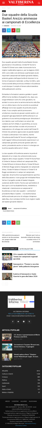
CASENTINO (15, 401)
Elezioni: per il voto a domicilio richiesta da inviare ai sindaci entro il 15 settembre (30, 238)
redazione (6, 25)
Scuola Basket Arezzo (8, 211)
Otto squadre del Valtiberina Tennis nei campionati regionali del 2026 (25, 256)
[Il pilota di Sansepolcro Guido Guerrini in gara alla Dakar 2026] (7, 276)
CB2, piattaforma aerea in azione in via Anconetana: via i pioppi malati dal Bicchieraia (10, 238)
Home (4, 8)
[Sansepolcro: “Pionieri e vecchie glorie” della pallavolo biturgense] (7, 266)
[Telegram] (24, 322)
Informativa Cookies (21, 425)
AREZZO (7, 401)
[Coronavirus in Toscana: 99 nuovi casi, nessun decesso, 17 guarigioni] (7, 347)
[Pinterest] (13, 30)
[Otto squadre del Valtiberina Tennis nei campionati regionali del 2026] (7, 256)
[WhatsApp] (18, 30)
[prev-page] (3, 284)
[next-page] (6, 284)
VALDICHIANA (33, 401)
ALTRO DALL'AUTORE (26, 249)
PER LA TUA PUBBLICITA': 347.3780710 (21, 314)
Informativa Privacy (30, 423)
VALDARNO (23, 401)
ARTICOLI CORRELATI (10, 249)
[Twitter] (9, 30)
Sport (8, 8)
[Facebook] (4, 30)
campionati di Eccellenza (20, 208)
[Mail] (18, 322)
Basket (9, 208)
